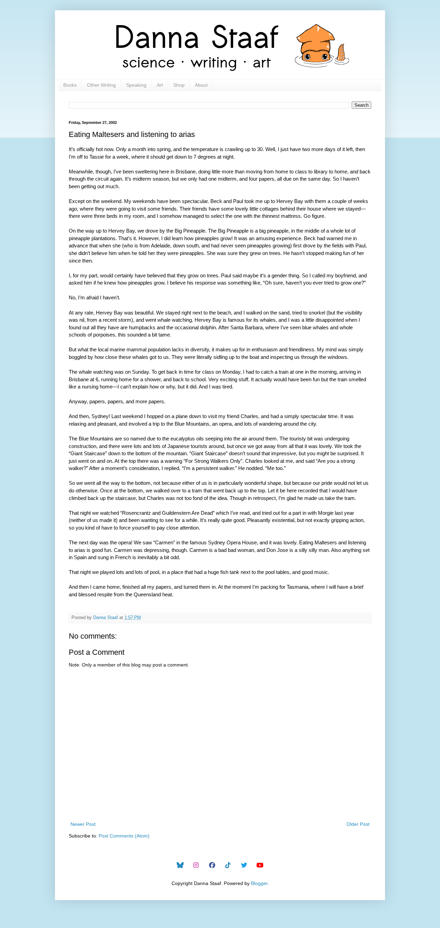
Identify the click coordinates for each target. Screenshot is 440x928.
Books (70, 85)
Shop (179, 85)
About (201, 85)
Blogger (259, 883)
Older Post (358, 824)
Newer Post (83, 824)
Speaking (136, 85)
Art (160, 85)
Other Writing (101, 85)
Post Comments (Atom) (124, 836)
